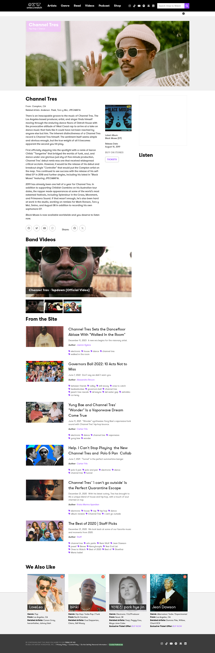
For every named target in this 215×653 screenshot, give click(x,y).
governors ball (95, 389)
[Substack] (148, 5)
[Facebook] (29, 228)
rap (94, 510)
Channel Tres (94, 513)
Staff (79, 536)
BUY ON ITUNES (114, 152)
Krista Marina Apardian (88, 504)
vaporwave (114, 435)
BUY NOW (136, 626)
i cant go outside (112, 513)
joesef (73, 546)
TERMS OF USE (70, 642)
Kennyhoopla (95, 546)
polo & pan (76, 469)
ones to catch (119, 385)
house (87, 351)
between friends (78, 385)
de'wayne (96, 392)
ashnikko (126, 392)
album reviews (78, 513)
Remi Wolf (104, 543)
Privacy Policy (62, 645)
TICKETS (112, 159)
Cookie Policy (74, 645)
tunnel (89, 472)
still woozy (104, 385)
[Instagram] (129, 5)
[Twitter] (37, 228)
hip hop (103, 510)
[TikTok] (134, 5)
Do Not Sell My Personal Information (94, 645)
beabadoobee (77, 389)
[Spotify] (143, 5)
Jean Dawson (119, 543)
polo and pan (91, 469)
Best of (108, 549)
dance (96, 351)
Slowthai (119, 549)
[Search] (186, 5)
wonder (87, 438)
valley (92, 385)
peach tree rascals (80, 392)
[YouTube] (139, 5)
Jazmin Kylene (84, 344)
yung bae (75, 438)
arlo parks (91, 543)
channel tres (108, 351)
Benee (83, 546)
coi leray (75, 395)
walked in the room (80, 354)
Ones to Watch (78, 549)
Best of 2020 (95, 549)
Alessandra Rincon (86, 379)
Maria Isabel (77, 552)
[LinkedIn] (153, 5)
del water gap (111, 392)
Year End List (111, 546)
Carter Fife (82, 429)
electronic (75, 351)
